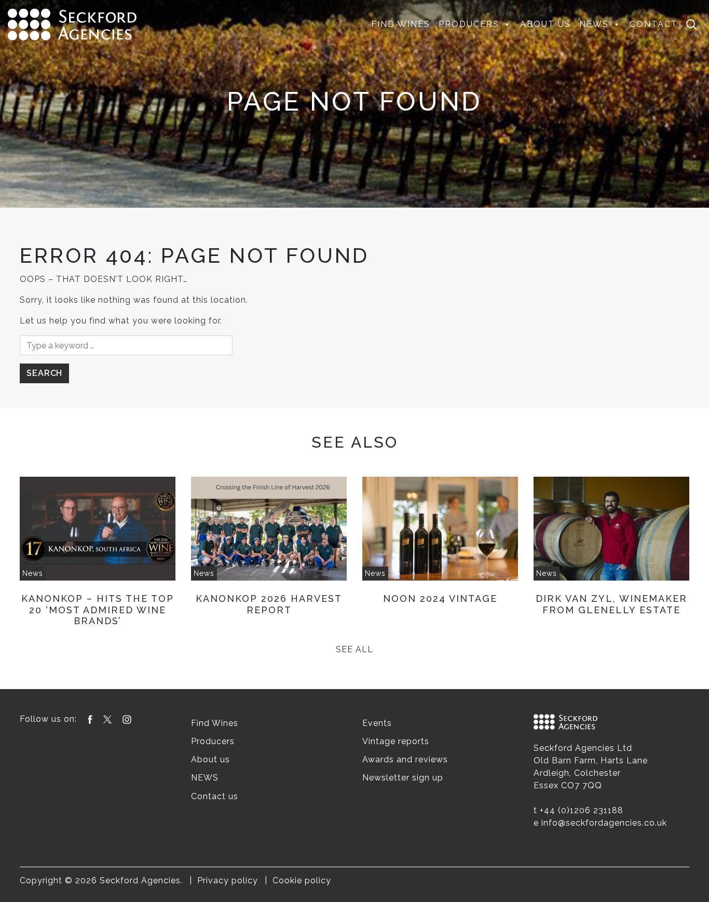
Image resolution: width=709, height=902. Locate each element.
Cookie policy (301, 880)
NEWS (594, 24)
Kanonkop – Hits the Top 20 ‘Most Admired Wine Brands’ (97, 609)
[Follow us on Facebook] (90, 719)
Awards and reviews (405, 759)
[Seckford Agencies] (72, 23)
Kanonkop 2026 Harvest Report (269, 604)
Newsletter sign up (402, 778)
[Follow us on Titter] (107, 719)
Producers (469, 24)
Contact (654, 24)
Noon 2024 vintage (440, 598)
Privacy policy (227, 880)
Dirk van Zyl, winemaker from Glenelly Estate (611, 604)
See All (354, 649)
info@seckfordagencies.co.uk (604, 823)
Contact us (214, 796)
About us (545, 24)
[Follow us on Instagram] (126, 719)
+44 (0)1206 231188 (581, 810)
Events (377, 723)
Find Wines (400, 24)
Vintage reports (395, 741)
